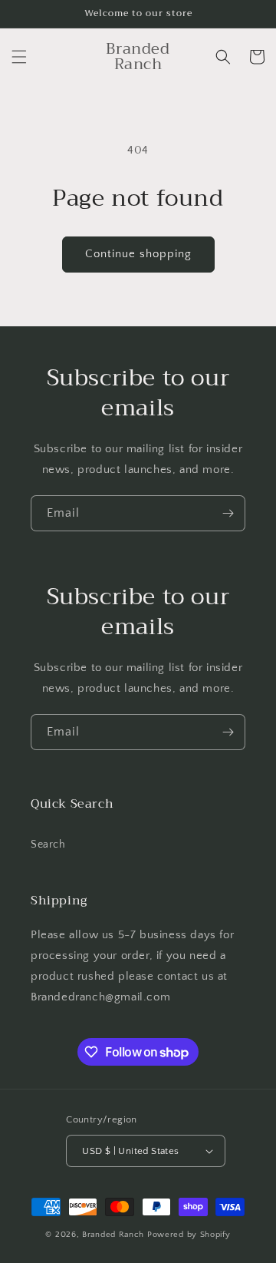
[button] (19, 57)
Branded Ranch (114, 1234)
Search (48, 844)
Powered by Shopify (189, 1234)
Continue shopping (138, 253)
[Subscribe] (228, 513)
